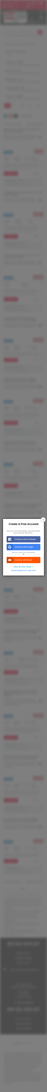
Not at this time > (23, 566)
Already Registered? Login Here (23, 570)
